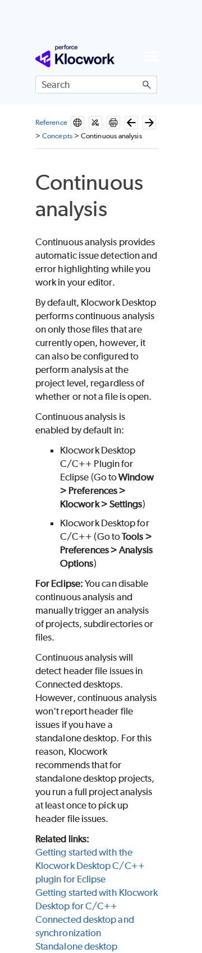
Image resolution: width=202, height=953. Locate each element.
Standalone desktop (76, 946)
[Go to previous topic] (131, 122)
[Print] (113, 122)
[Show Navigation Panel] (150, 56)
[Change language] (77, 122)
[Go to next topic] (149, 122)
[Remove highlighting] (95, 122)
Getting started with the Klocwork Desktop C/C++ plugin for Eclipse (90, 866)
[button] (147, 85)
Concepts (57, 136)
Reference (51, 122)
